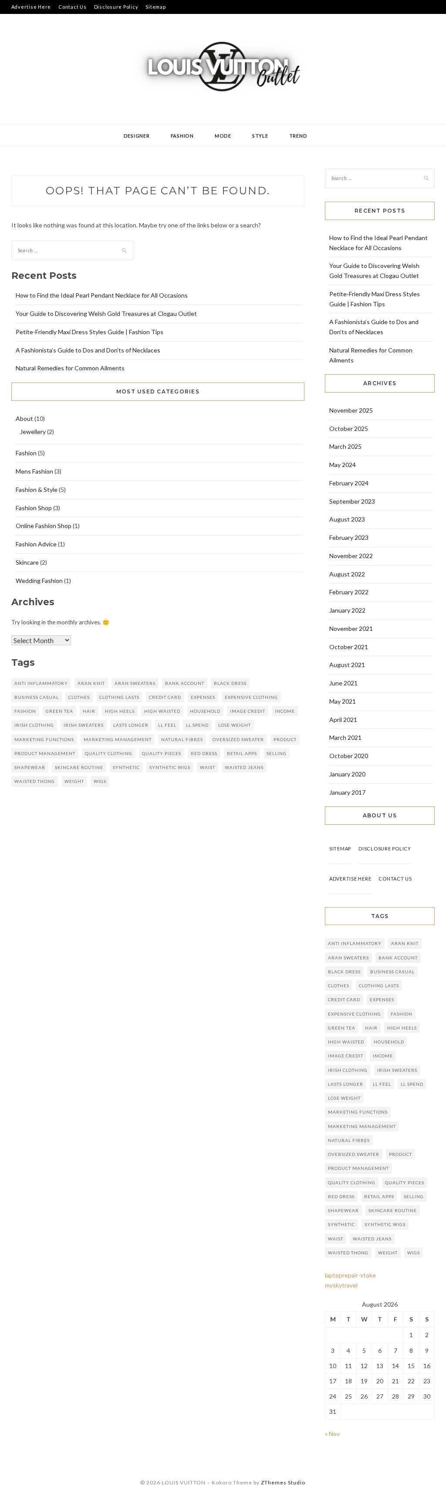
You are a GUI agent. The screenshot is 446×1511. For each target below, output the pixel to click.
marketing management (118, 739)
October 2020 (348, 755)
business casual (36, 697)
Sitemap (155, 7)
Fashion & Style (36, 489)
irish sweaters (84, 725)
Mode (223, 136)
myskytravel (341, 1285)
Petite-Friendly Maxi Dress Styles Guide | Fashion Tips (89, 331)
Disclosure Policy (116, 7)
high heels (120, 711)
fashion (25, 711)
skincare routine (79, 767)
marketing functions (44, 739)
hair (89, 711)
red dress (204, 753)
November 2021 (351, 628)
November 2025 (351, 410)
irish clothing (34, 725)
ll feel (167, 725)
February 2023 (348, 537)
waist (207, 767)
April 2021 (343, 719)
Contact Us (72, 7)
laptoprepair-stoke (350, 1275)
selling (277, 753)
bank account (184, 683)
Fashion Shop (34, 508)
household (205, 711)
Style (260, 136)
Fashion (182, 136)
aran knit (91, 683)
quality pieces (161, 753)
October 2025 (348, 428)
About (24, 418)
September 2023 (352, 501)
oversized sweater (238, 739)
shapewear (29, 767)
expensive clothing (251, 697)
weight (74, 781)
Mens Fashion (34, 471)
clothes (79, 697)
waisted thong (34, 781)
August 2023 (347, 519)
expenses (203, 697)
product (285, 739)
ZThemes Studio (283, 1482)
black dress (230, 683)
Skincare (27, 562)
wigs (100, 781)
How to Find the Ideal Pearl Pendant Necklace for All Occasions (102, 295)
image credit (247, 711)
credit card (165, 697)
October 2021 (348, 646)
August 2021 (347, 664)
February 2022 (348, 592)
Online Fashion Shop (43, 525)
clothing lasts (119, 697)
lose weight (234, 725)
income (285, 711)
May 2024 (342, 464)
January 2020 (347, 774)
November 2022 (351, 555)
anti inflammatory (41, 683)
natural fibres (182, 739)
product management (44, 753)
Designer (137, 136)
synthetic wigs (169, 767)
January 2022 (347, 610)
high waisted (162, 711)
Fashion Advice (36, 544)
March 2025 (345, 446)
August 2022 (347, 574)
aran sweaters (135, 683)
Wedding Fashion (39, 580)
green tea (59, 711)
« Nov (332, 1433)
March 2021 (345, 737)
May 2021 (342, 701)
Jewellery (33, 431)
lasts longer (131, 725)
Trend (298, 136)
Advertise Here (31, 7)
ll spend (197, 725)
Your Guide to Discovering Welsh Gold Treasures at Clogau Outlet (106, 313)
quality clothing (108, 753)
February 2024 (348, 483)
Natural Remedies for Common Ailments (70, 368)
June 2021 (343, 683)
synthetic (126, 767)
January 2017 (347, 792)
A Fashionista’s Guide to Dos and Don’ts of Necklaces (88, 350)
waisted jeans (244, 767)
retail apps (242, 753)
